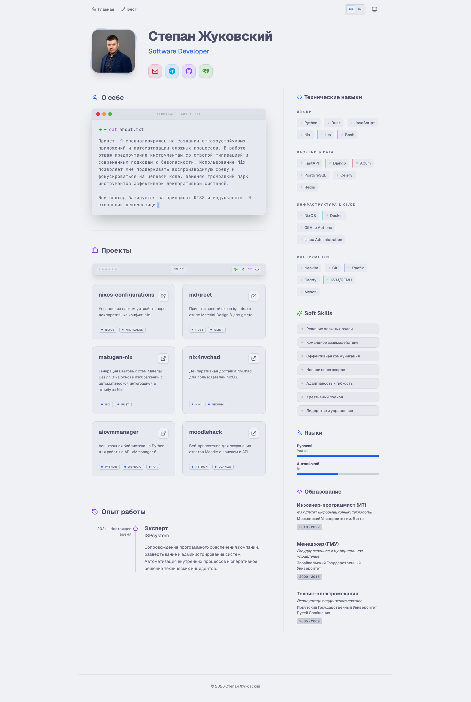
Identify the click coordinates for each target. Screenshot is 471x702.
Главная (106, 9)
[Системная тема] (374, 9)
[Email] (155, 71)
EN (359, 9)
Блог (132, 9)
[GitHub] (189, 71)
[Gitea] (206, 71)
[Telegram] (172, 71)
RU (351, 9)
